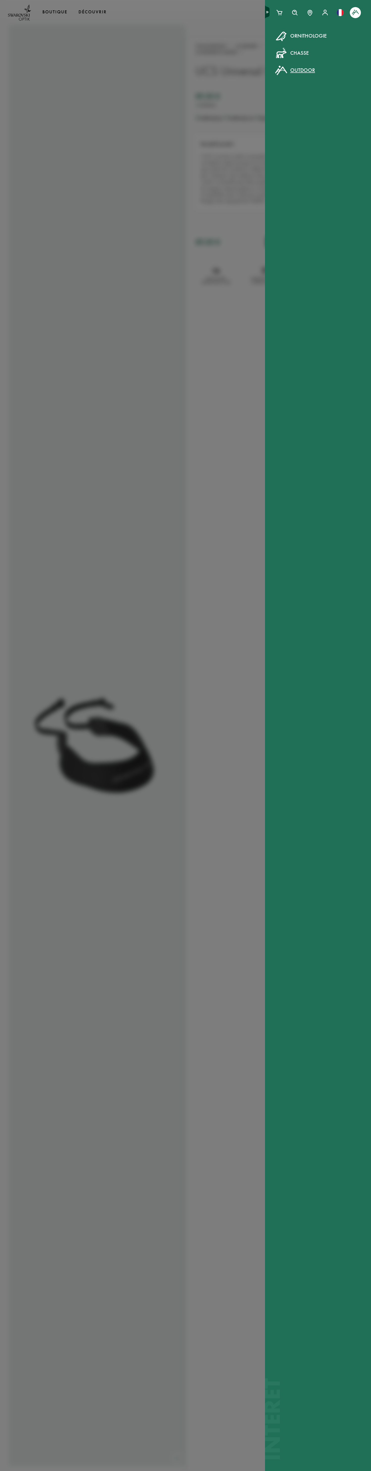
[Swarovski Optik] (19, 13)
